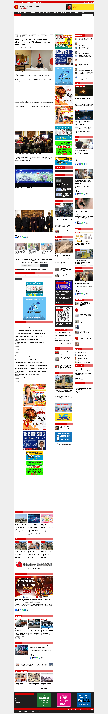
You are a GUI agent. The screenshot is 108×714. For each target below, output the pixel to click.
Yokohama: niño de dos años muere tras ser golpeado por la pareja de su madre (86, 73)
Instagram (76, 709)
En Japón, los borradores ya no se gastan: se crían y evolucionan (83, 244)
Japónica (70, 12)
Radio (83, 12)
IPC (22, 47)
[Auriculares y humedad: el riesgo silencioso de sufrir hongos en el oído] (84, 203)
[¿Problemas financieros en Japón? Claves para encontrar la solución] (34, 545)
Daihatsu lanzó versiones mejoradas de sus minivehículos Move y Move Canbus (21, 631)
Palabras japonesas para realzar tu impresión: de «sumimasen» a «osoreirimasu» (85, 304)
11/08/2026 (18, 530)
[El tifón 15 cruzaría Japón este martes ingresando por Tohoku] (58, 189)
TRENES (57, 372)
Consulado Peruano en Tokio (81, 358)
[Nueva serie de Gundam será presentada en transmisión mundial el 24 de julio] (34, 518)
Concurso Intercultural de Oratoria (30, 602)
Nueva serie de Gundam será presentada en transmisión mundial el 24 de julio (33, 528)
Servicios (48, 12)
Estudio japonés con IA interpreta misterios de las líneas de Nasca (65, 269)
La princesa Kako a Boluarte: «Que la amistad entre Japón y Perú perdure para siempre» (20, 251)
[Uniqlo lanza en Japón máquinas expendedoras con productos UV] (84, 254)
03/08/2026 (18, 636)
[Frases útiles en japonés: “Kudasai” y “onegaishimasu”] (77, 338)
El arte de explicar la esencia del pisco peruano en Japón (83, 282)
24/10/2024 (62, 368)
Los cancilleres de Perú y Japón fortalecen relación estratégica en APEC (46, 251)
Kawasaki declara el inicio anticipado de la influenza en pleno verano (83, 181)
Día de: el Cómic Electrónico (60, 343)
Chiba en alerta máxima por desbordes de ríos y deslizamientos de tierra (66, 180)
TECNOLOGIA (18, 642)
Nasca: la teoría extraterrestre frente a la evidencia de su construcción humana (64, 255)
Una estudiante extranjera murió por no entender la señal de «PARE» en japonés (31, 377)
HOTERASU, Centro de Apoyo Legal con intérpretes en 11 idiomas (82, 379)
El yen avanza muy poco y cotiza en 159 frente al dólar (26, 359)
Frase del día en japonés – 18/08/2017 (63, 324)
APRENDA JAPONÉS (79, 299)
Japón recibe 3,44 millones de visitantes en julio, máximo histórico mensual (30, 333)
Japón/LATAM (27, 47)
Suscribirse (44, 265)
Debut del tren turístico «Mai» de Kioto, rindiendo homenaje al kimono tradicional (64, 391)
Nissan (33, 635)
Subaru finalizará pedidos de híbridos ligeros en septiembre (47, 631)
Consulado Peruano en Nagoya (82, 357)
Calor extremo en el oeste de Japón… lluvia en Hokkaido (26, 339)
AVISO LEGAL (34, 2)
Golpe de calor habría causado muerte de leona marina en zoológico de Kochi (31, 365)
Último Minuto (18, 12)
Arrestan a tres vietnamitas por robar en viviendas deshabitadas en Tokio (30, 345)
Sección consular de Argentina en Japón (83, 360)
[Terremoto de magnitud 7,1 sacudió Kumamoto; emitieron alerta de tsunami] (58, 194)
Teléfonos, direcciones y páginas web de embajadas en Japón (83, 374)
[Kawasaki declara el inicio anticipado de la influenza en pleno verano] (84, 174)
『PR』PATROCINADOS (20, 538)
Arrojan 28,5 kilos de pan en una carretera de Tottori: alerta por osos (29, 336)
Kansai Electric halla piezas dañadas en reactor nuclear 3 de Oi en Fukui (29, 342)
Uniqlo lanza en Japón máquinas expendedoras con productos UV (83, 262)
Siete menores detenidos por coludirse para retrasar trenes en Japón (29, 327)
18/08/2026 (17, 375)
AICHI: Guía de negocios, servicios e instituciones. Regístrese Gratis (82, 369)
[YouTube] (93, 2)
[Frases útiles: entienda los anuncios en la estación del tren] (77, 321)
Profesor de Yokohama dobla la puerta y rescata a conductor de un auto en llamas (32, 351)
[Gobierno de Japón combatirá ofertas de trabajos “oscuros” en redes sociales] (21, 677)
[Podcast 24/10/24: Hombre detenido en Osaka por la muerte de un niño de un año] (57, 366)
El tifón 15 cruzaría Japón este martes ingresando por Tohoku (66, 189)
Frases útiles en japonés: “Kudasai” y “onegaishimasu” (86, 338)
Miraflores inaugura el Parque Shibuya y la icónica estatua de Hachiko (66, 275)
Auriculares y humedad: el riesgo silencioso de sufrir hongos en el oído (82, 211)
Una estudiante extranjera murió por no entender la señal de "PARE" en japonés (86, 39)
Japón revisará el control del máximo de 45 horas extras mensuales (29, 330)
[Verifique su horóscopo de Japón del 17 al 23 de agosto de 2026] (64, 285)
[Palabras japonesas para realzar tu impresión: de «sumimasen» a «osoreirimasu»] (77, 303)
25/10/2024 (62, 362)
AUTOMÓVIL (18, 616)
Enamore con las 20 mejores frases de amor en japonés (85, 315)
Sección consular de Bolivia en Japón (83, 362)
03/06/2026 (77, 284)
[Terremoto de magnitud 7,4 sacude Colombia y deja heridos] (57, 231)
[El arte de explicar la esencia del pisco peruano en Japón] (84, 275)
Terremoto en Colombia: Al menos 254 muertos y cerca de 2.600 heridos (63, 219)
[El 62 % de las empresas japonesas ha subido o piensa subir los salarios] (34, 677)
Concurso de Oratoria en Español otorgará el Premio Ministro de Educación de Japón (32, 600)
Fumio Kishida (44, 269)
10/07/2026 (31, 533)
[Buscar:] (87, 15)
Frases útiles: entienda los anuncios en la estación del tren (85, 321)
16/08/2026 (77, 184)
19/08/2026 (17, 326)
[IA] (21, 650)
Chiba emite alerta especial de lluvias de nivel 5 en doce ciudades (66, 184)
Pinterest (86, 709)
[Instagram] (87, 2)
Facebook (70, 709)
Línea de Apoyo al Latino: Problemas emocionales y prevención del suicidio (65, 427)
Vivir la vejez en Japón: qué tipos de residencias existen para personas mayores (85, 78)
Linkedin (81, 709)
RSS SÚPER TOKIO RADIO (61, 329)
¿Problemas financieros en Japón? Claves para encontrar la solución (33, 554)
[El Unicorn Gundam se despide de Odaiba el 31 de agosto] (21, 518)
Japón (25, 12)
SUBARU (46, 635)
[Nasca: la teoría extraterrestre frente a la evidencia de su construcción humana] (64, 246)
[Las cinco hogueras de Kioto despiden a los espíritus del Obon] (84, 90)
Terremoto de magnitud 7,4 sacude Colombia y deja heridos (66, 231)
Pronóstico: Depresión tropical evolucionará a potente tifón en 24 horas (29, 348)
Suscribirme (18, 279)
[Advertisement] (54, 26)
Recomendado (38, 602)
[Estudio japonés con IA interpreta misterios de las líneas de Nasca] (57, 269)
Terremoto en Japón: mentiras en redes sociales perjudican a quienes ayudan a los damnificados (46, 686)
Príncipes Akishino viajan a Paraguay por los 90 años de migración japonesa (30, 371)
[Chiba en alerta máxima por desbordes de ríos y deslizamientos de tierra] (58, 180)
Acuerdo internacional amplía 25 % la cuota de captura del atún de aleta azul (31, 368)
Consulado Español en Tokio (81, 355)
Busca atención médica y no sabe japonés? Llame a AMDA (83, 377)
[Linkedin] (89, 2)
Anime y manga (22, 531)
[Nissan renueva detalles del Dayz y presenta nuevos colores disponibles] (34, 623)
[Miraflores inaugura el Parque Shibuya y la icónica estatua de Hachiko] (57, 275)
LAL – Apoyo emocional (61, 423)
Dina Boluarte (36, 269)
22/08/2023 (18, 47)
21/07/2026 (44, 634)
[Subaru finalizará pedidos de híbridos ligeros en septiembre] (47, 623)
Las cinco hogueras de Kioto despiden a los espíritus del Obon (83, 98)
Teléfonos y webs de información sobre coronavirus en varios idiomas (83, 371)
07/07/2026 (44, 530)
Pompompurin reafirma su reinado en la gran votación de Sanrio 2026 (47, 527)
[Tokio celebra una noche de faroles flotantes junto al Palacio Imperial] (84, 115)
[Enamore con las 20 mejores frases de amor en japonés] (77, 315)
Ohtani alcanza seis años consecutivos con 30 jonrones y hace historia (29, 356)
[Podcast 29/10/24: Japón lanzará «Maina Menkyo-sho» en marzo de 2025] (57, 352)
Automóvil (55, 12)
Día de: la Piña (57, 338)
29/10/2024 (62, 354)
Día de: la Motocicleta (59, 332)
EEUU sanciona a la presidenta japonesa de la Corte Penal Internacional (29, 362)
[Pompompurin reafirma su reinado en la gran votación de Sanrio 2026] (47, 518)
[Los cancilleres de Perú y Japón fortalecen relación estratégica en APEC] (47, 246)
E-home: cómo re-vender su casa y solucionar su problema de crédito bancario (21, 554)
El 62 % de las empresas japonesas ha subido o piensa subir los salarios (33, 685)
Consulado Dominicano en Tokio (82, 354)
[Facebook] (85, 2)
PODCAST (57, 348)
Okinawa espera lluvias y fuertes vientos (23, 380)
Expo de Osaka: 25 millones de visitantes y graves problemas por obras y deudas (31, 353)
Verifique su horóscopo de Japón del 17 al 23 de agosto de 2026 (63, 292)
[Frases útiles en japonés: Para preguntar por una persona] (77, 310)
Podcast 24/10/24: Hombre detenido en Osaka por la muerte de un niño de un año (66, 366)
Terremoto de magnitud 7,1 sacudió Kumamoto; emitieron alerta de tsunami (66, 195)
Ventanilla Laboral (79, 383)
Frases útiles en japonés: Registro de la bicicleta (85, 332)
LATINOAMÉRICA (59, 200)
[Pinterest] (91, 2)
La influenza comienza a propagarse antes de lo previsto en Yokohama (29, 324)
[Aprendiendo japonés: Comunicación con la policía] (77, 327)
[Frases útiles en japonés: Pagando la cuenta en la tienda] (77, 344)
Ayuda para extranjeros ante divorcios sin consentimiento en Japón (83, 389)
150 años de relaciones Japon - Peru (25, 269)
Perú (31, 47)
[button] (34, 60)
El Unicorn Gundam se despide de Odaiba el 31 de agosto (20, 527)
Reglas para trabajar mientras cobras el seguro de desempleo (83, 386)
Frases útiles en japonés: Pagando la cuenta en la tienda (86, 343)
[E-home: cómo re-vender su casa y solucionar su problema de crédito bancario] (21, 545)
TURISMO (77, 83)
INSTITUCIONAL (40, 2)
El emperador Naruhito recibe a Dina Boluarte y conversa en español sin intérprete (34, 251)
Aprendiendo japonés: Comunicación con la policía (85, 326)
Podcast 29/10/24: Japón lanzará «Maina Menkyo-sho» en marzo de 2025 (66, 352)
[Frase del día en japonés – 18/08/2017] (64, 314)
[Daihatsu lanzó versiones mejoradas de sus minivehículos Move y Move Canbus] (21, 623)
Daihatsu (20, 637)
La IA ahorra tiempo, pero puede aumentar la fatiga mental (39, 646)
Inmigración (41, 12)
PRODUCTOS (77, 229)
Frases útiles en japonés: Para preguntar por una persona (86, 309)
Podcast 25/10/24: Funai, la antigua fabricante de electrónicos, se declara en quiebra (65, 359)
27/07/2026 (31, 634)
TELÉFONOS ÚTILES (79, 365)
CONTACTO (22, 2)
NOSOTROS (16, 2)
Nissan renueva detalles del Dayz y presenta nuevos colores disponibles (33, 631)
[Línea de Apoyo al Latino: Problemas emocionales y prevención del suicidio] (57, 428)
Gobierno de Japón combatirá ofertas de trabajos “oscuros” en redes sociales (20, 685)
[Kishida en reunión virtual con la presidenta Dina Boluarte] (34, 70)
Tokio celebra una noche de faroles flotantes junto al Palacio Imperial (83, 123)
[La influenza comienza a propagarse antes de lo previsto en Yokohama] (84, 144)
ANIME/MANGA (19, 511)
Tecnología (63, 12)
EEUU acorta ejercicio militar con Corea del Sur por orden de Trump (28, 374)
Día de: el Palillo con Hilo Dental (61, 335)
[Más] (36, 606)
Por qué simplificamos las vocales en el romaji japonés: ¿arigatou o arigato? (82, 392)
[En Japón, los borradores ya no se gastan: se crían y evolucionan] (84, 237)
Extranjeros (32, 12)
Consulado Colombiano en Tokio (82, 352)
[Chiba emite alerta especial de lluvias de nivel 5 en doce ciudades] (58, 185)
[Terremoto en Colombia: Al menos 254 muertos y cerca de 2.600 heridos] (64, 210)
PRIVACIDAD (28, 2)
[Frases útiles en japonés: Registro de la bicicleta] (77, 332)
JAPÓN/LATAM (58, 236)
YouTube (91, 709)
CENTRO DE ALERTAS (60, 174)
